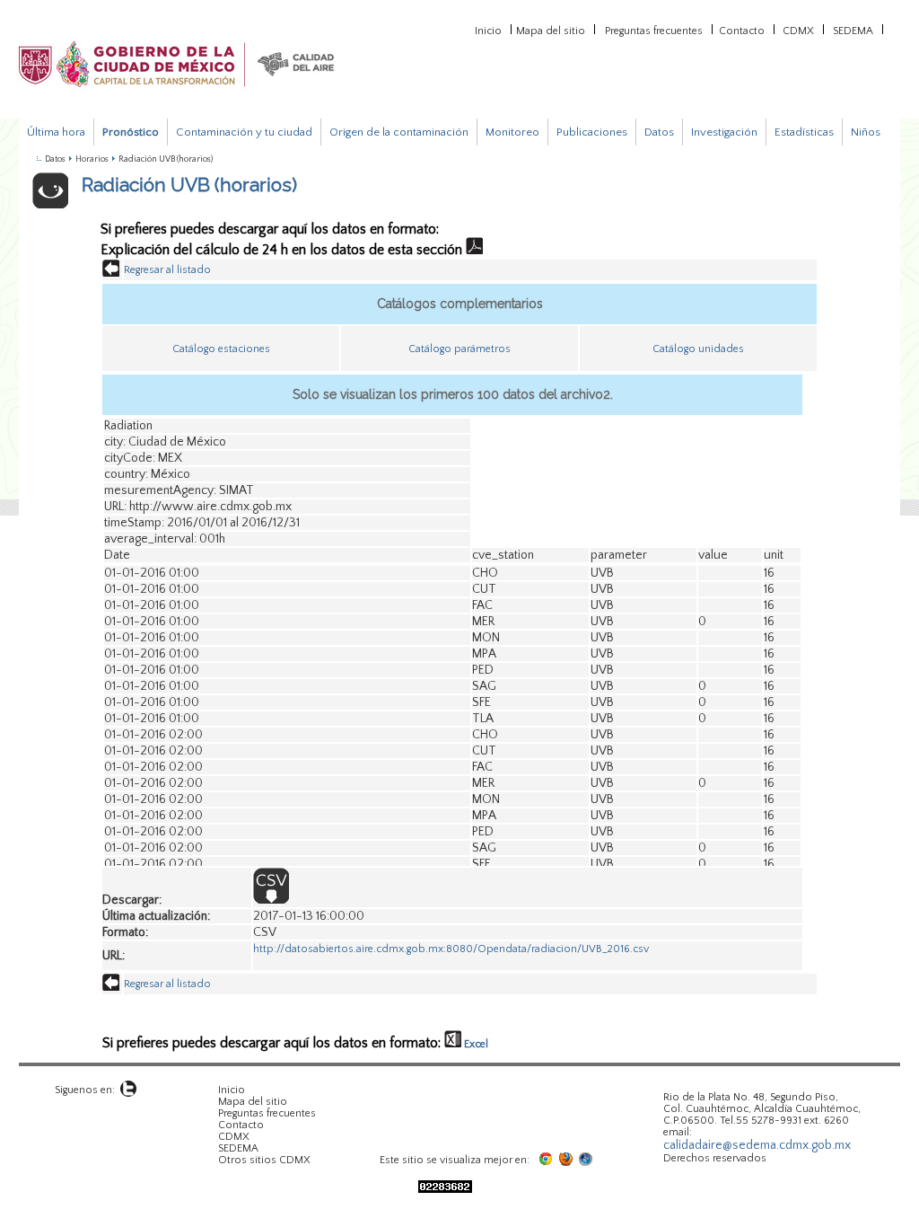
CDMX (798, 29)
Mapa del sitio (550, 29)
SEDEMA (853, 29)
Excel (474, 1044)
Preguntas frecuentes (654, 29)
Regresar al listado (167, 270)
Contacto (742, 29)
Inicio (488, 29)
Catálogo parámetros (459, 349)
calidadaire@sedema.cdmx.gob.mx (757, 1145)
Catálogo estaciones (221, 349)
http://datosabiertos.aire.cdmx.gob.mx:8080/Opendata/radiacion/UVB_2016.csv (451, 949)
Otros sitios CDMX (264, 1160)
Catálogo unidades (698, 349)
